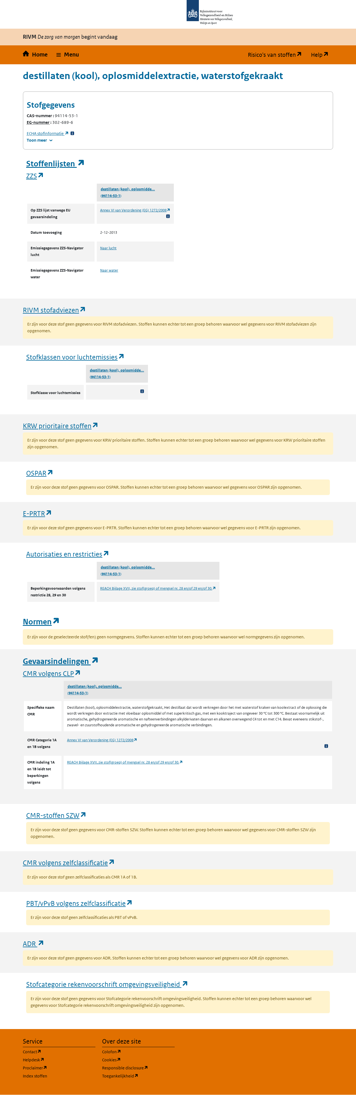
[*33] (72, 133)
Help (322, 54)
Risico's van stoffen (277, 54)
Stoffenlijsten (55, 164)
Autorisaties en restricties (68, 554)
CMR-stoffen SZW (56, 815)
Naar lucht (108, 248)
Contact (59, 1051)
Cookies (138, 1059)
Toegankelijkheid (138, 1076)
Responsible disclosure (138, 1068)
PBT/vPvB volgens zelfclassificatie (79, 903)
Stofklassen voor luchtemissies (75, 357)
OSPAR (40, 473)
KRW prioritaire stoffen (61, 426)
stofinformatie (48, 133)
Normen (41, 622)
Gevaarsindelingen (61, 661)
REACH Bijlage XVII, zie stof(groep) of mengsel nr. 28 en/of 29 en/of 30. (158, 588)
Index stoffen (35, 1076)
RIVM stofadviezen (54, 310)
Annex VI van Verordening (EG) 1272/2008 (135, 210)
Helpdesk (59, 1059)
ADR (33, 943)
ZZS (35, 176)
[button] (67, 54)
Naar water (109, 270)
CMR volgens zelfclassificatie (69, 862)
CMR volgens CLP (52, 673)
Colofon (138, 1051)
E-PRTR (37, 513)
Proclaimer (59, 1068)
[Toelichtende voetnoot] (167, 216)
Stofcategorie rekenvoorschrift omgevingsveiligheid (107, 984)
